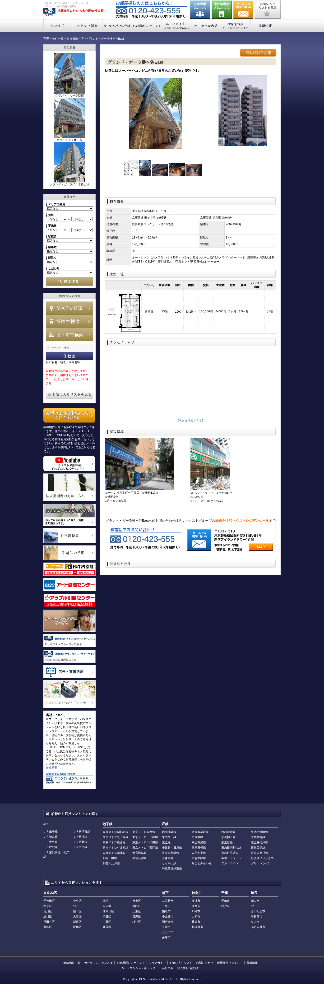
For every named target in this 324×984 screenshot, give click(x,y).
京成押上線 (228, 837)
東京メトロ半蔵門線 (145, 847)
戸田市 (255, 906)
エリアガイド (176, 25)
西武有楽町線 (200, 832)
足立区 (107, 906)
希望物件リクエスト (230, 963)
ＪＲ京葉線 (80, 847)
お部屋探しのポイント (147, 25)
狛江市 (166, 911)
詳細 (270, 311)
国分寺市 (167, 921)
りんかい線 (169, 863)
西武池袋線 (169, 832)
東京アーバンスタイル (49, 12)
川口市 (255, 901)
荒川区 (47, 911)
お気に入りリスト (181, 963)
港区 (105, 901)
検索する (58, 25)
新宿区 (77, 921)
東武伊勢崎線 (259, 832)
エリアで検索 (69, 334)
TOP (46, 38)
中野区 (107, 921)
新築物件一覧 (71, 963)
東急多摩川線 (259, 853)
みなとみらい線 (202, 863)
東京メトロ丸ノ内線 (115, 837)
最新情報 (252, 963)
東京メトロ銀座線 (143, 832)
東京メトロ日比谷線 (145, 837)
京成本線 (197, 837)
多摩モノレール (231, 858)
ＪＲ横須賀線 (81, 831)
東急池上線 (199, 853)
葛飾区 (136, 906)
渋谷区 (107, 916)
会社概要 (51, 767)
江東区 (136, 911)
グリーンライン (261, 863)
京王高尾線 (199, 842)
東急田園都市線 (231, 847)
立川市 (166, 927)
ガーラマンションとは (117, 25)
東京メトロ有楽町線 (115, 847)
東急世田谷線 (229, 853)
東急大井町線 (170, 853)
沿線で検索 (69, 321)
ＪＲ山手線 (50, 831)
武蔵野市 (167, 901)
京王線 (166, 842)
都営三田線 (110, 858)
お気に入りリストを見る (268, 9)
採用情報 (265, 25)
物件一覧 (58, 38)
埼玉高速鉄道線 (172, 868)
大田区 (77, 916)
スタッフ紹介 (87, 25)
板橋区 (77, 927)
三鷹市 (166, 906)
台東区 (136, 901)
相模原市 (197, 927)
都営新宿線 (139, 858)
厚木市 (196, 906)
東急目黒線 (258, 847)
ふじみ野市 (258, 927)
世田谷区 (49, 921)
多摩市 (166, 937)
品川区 (47, 916)
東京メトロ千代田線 (145, 842)
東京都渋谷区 (75, 38)
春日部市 (256, 916)
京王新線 (227, 842)
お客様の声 (236, 25)
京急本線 (167, 858)
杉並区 (136, 921)
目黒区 (136, 916)
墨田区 (77, 911)
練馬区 (107, 927)
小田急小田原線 (172, 847)
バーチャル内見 (206, 25)
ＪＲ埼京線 (50, 836)
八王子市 (167, 932)
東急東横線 (199, 847)
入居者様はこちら (200, 9)
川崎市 (196, 911)
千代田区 (49, 901)
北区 (76, 906)
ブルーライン (229, 863)
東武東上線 (169, 837)
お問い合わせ (243, 9)
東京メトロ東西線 (114, 842)
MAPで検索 (69, 308)
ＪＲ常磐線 (80, 842)
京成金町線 (258, 837)
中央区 (77, 901)
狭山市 (255, 921)
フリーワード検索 (69, 356)
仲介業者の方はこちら (222, 9)
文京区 (47, 906)
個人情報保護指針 (188, 968)
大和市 (196, 916)
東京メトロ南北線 (114, 853)
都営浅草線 (139, 853)
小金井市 (167, 916)
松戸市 (225, 906)
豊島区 (47, 927)
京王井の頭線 (259, 842)
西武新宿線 (228, 832)
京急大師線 (199, 858)
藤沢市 (196, 921)
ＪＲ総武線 (50, 847)
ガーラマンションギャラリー (139, 968)
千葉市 (225, 901)
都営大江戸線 (111, 863)
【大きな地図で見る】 (190, 420)
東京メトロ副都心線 (115, 832)
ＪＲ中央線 (50, 842)
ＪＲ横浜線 (80, 836)
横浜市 (196, 901)
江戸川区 (108, 911)
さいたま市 (258, 911)
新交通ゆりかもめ (262, 858)
